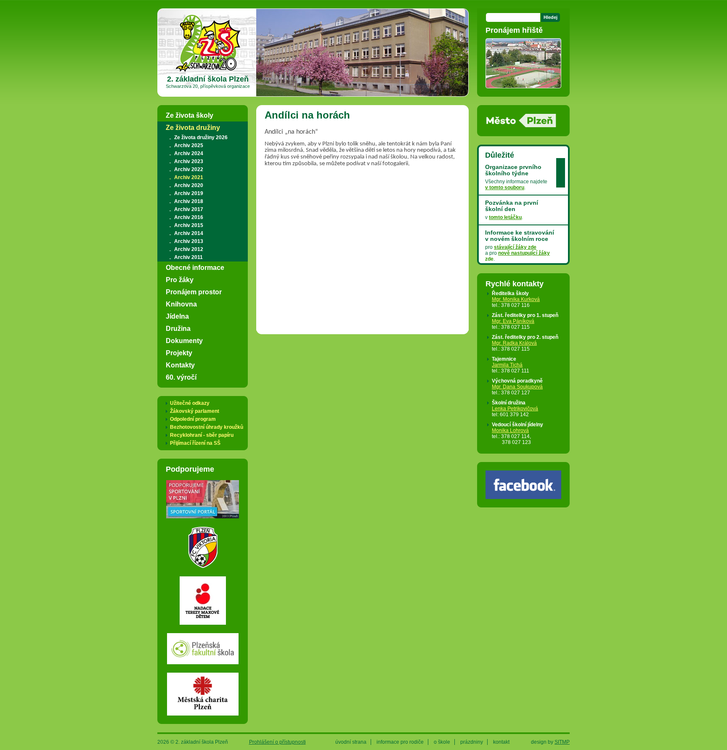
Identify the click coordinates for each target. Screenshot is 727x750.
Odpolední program (193, 419)
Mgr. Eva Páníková (513, 321)
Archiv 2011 (188, 257)
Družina (178, 328)
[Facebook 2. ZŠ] (523, 496)
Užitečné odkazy (190, 403)
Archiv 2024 (188, 153)
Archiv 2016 (188, 217)
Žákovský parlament (194, 411)
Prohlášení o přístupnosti (277, 742)
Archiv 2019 (188, 193)
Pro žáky (180, 279)
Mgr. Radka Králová (514, 343)
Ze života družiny (193, 127)
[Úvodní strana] (208, 71)
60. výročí (181, 377)
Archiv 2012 (188, 249)
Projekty (179, 353)
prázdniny (471, 742)
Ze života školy (189, 115)
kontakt (501, 742)
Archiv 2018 (188, 201)
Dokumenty (184, 340)
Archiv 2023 (188, 161)
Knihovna (181, 304)
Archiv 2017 (188, 209)
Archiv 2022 (188, 169)
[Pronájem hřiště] (523, 85)
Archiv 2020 (188, 185)
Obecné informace (195, 267)
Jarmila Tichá (507, 365)
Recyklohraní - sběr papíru (201, 435)
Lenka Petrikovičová (515, 409)
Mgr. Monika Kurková (516, 299)
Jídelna (177, 316)
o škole (442, 742)
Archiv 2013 (188, 241)
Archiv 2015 (188, 225)
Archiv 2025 (188, 145)
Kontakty (180, 365)
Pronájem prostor (194, 292)
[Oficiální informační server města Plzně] (521, 125)
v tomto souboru (504, 187)
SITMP (562, 742)
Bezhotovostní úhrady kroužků (206, 427)
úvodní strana (350, 742)
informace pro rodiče (400, 742)
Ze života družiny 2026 (201, 137)
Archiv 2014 (188, 233)
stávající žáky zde (515, 247)
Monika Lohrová (510, 430)
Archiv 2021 (188, 177)
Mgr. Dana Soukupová (517, 387)
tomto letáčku (505, 217)
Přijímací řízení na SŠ (195, 443)
